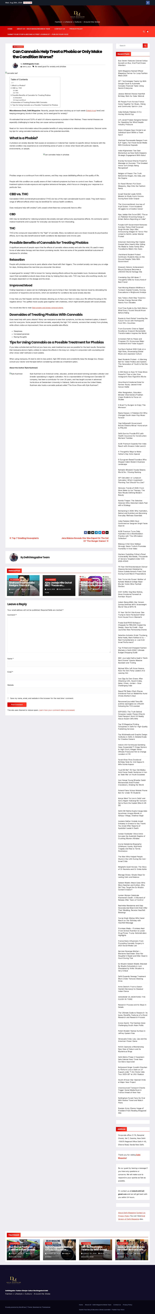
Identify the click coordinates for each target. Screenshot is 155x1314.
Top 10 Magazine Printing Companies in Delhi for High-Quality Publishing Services (133, 726)
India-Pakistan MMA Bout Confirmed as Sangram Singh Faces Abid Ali (133, 523)
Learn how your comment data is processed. (57, 710)
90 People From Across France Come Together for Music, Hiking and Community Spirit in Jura (131, 104)
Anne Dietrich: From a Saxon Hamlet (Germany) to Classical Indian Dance (130, 989)
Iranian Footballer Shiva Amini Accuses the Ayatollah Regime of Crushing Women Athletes (131, 836)
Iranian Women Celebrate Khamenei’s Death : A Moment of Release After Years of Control (131, 897)
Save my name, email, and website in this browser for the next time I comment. (41, 698)
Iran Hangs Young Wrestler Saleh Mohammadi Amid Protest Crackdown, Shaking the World (132, 782)
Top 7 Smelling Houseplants (25, 538)
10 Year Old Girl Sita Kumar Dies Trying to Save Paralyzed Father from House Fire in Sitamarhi (131, 614)
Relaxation (18, 98)
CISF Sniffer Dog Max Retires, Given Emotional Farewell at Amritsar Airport (130, 594)
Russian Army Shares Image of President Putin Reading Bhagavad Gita (132, 1110)
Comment (12, 615)
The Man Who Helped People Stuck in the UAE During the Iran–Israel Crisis (132, 859)
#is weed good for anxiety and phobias (50, 66)
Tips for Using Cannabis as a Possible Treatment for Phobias (35, 105)
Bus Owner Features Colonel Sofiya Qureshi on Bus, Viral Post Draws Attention (133, 63)
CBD (16, 90)
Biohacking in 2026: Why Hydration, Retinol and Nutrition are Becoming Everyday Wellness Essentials (133, 513)
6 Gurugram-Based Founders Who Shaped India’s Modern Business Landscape (132, 462)
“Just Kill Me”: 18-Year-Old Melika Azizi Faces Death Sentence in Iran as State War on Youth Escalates (132, 772)
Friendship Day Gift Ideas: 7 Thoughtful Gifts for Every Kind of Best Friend (132, 279)
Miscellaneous (18, 46)
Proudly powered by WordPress (16, 1307)
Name (10, 659)
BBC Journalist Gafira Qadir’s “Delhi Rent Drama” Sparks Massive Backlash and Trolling (132, 660)
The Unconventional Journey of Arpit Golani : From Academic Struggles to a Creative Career (131, 206)
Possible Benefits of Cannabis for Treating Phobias (31, 95)
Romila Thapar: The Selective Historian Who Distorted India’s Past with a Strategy (133, 503)
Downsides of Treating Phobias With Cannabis (29, 102)
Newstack (36, 1307)
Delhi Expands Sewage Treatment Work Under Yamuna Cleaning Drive (132, 978)
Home (10, 29)
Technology (86, 1243)
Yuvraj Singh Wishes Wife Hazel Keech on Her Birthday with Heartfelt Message (131, 920)
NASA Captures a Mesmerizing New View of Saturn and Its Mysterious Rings (131, 1049)
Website (10, 685)
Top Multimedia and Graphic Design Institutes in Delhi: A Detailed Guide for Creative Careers (132, 736)
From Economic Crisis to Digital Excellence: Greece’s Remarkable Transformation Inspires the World (132, 331)
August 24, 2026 (126, 1253)
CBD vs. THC (17, 88)
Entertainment (14, 1243)
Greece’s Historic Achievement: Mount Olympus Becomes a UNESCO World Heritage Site (131, 269)
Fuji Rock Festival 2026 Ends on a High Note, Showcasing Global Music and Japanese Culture (132, 351)
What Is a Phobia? (18, 85)
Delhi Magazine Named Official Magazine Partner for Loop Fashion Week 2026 (133, 73)
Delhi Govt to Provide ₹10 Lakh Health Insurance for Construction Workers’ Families (132, 435)
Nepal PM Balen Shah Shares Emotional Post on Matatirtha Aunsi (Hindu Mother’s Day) (132, 693)
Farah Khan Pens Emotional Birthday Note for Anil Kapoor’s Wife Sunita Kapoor (131, 762)
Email (10, 672)
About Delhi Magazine (127, 1213)
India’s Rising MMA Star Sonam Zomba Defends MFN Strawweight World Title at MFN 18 (132, 604)
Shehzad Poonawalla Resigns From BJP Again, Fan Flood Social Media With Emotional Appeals (132, 142)
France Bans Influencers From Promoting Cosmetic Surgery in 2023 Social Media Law (131, 943)
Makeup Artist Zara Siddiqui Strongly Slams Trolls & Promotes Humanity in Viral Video (132, 546)
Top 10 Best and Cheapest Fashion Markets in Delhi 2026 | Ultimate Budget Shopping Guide (132, 650)
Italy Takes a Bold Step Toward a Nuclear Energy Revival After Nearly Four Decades (131, 300)
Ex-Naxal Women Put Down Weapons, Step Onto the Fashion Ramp (131, 186)
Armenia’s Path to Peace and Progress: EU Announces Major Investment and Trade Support (131, 341)
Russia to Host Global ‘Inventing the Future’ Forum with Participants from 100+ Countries (133, 320)
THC (17, 93)
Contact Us (60, 29)
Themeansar (46, 1307)
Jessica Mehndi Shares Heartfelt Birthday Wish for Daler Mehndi (131, 1249)
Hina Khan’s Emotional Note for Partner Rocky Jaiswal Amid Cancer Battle (131, 384)
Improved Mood (21, 100)
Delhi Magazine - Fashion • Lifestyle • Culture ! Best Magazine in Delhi (26, 1291)
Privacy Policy (76, 29)
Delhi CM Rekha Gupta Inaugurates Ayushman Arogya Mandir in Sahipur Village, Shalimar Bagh (132, 813)
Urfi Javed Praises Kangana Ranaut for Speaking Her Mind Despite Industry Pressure (132, 122)
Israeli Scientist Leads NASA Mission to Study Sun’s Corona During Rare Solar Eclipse (131, 196)
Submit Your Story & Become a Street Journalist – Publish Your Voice (38, 34)
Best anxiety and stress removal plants (47, 308)
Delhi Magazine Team (31, 64)
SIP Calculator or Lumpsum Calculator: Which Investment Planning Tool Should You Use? (131, 480)
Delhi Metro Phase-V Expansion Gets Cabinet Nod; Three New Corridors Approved (131, 1059)
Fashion (48, 1243)
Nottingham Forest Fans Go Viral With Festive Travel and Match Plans (131, 1100)
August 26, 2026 (18, 1253)
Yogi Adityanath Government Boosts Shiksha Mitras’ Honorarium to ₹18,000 (132, 425)
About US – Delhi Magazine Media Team (33, 29)
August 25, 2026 (90, 1253)
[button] (144, 32)
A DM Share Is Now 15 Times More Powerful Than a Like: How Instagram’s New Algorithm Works (132, 374)
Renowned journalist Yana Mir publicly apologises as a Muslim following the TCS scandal (131, 703)
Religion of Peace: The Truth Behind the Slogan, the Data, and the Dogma (131, 175)
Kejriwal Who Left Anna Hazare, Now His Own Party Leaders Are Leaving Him (131, 670)
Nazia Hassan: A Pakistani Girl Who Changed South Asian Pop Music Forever (132, 415)
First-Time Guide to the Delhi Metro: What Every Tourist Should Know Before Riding (132, 310)
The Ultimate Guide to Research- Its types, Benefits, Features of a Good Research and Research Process (133, 1015)
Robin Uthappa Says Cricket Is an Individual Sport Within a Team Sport (132, 132)
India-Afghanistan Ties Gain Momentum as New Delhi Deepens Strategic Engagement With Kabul (132, 153)
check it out (91, 111)
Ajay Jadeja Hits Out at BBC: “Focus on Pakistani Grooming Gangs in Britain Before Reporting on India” (133, 216)
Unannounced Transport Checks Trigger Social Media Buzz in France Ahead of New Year (131, 1090)
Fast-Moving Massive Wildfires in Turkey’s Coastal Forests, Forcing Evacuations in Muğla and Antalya (132, 290)
